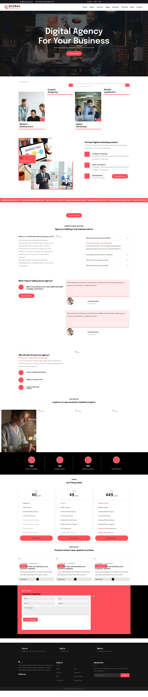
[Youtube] (129, 2)
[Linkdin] (124, 2)
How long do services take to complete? (99, 255)
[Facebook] (115, 2)
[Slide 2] (74, 74)
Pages (107, 7)
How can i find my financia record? (97, 260)
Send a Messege (30, 621)
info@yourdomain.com (104, 653)
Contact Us (59, 682)
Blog (132, 7)
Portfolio (125, 7)
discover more (74, 53)
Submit (125, 677)
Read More (23, 581)
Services (100, 7)
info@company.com (26, 2)
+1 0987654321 (64, 653)
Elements (115, 7)
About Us (77, 674)
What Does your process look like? (98, 238)
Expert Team (78, 678)
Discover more (120, 176)
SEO (99, 2)
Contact (89, 2)
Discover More (36, 540)
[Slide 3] (77, 74)
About (92, 7)
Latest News (78, 682)
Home (85, 7)
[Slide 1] (71, 74)
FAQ (95, 2)
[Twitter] (120, 2)
